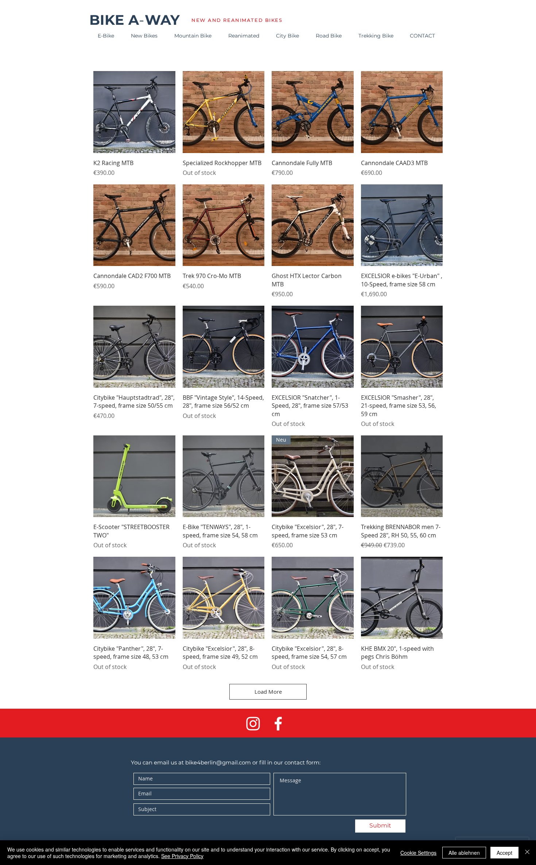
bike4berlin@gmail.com (218, 762)
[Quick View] (134, 112)
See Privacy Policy (182, 856)
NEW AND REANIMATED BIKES (236, 20)
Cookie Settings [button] (418, 852)
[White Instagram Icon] (253, 724)
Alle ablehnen (464, 852)
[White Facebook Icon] (278, 724)
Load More (268, 691)
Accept (504, 852)
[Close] (527, 852)
